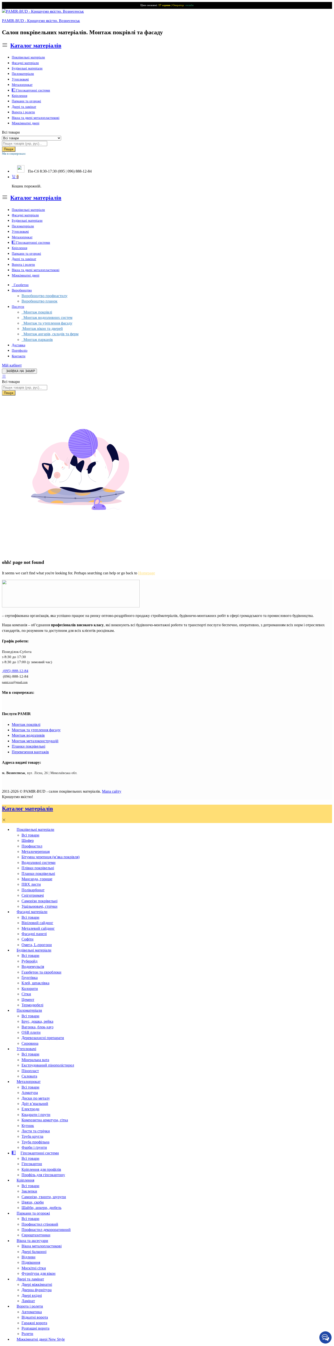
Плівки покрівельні (38, 868)
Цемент (28, 1000)
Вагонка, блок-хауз (37, 1027)
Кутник (28, 1126)
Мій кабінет (12, 365)
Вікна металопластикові (42, 1246)
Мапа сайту (111, 791)
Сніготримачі (33, 895)
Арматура (30, 1093)
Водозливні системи (39, 862)
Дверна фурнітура (37, 1290)
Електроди (30, 1109)
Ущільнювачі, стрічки (39, 906)
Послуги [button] (18, 307)
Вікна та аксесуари (32, 1241)
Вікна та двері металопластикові (35, 118)
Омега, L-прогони (37, 945)
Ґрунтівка (30, 977)
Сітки (26, 994)
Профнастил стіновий (40, 1224)
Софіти (27, 939)
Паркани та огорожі (26, 101)
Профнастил (32, 846)
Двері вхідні (32, 1295)
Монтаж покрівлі (37, 312)
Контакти (18, 356)
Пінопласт (30, 1071)
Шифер (28, 840)
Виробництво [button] (22, 290)
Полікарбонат (33, 890)
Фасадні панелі (34, 934)
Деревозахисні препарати (43, 1038)
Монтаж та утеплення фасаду (47, 323)
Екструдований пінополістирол (48, 1065)
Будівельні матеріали (27, 68)
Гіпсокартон (32, 1164)
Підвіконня (31, 1262)
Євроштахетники (36, 1235)
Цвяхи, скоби (33, 1202)
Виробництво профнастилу (44, 296)
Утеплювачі (20, 79)
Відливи (28, 1257)
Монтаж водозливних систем (47, 317)
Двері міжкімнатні (37, 1284)
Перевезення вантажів (30, 752)
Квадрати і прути (36, 1115)
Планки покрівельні (28, 746)
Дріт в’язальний (35, 1104)
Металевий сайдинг (38, 928)
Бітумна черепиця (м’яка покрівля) (50, 857)
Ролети (27, 1334)
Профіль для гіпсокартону (43, 1175)
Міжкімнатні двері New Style (41, 1339)
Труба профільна (35, 1142)
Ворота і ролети (23, 112)
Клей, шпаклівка (35, 983)
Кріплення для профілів (41, 1169)
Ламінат (28, 1301)
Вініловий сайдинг (37, 923)
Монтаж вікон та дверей (42, 328)
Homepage (146, 573)
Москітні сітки (34, 1268)
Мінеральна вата (35, 1060)
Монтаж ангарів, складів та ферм (50, 334)
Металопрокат (22, 85)
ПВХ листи (31, 884)
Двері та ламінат (24, 107)
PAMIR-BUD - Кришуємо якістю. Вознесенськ (41, 21)
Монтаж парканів (37, 339)
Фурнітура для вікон (39, 1273)
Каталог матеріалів (35, 45)
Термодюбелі (32, 1005)
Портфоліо (19, 350)
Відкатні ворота (35, 1317)
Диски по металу (36, 1098)
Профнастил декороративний (46, 1230)
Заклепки (29, 1191)
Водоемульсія (33, 966)
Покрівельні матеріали (28, 57)
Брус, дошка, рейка (37, 1021)
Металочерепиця (36, 851)
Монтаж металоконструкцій (35, 741)
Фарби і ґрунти (34, 1147)
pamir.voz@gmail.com (15, 682)
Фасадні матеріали (25, 63)
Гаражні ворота (34, 1323)
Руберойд (29, 961)
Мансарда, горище (37, 879)
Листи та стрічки (36, 1131)
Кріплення (19, 96)
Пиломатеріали (23, 74)
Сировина (30, 1043)
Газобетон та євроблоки (41, 972)
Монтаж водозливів (28, 735)
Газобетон (20, 285)
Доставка (18, 345)
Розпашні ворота (35, 1328)
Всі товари (30, 835)
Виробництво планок (39, 301)
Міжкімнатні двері (25, 123)
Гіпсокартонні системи (32, 90)
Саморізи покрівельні (39, 901)
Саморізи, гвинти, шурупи (44, 1197)
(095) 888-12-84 (15, 671)
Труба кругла (32, 1136)
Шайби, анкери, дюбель (41, 1208)
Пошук (8, 149)
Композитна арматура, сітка (45, 1120)
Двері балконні (34, 1252)
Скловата (29, 1076)
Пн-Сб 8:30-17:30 (42, 171)
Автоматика (32, 1312)
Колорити (30, 988)
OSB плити (31, 1032)
